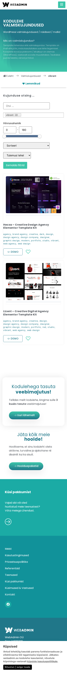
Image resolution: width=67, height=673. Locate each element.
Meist (8, 549)
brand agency (20, 234)
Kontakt (10, 594)
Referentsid (12, 568)
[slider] (4, 136)
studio (45, 240)
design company (30, 237)
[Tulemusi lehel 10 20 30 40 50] (17, 155)
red (44, 327)
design (49, 234)
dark (42, 234)
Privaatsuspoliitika (16, 562)
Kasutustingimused (17, 555)
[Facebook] (8, 604)
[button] (10, 195)
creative (33, 234)
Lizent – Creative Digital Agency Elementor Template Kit (26, 312)
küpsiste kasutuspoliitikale (42, 661)
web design (24, 243)
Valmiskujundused (31, 75)
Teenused (11, 575)
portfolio (36, 240)
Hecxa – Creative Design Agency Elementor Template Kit (26, 226)
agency (7, 234)
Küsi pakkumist (14, 581)
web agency (9, 243)
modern (25, 240)
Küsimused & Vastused (19, 588)
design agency (11, 237)
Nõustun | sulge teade (17, 667)
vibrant (55, 240)
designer (45, 237)
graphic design (11, 240)
